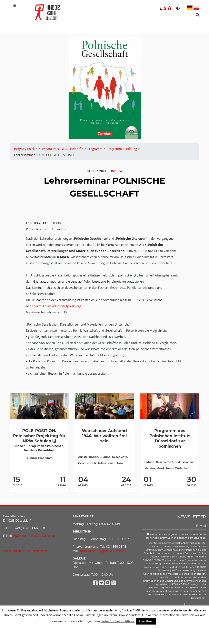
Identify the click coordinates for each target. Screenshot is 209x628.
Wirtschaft (182, 468)
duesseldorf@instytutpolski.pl (34, 536)
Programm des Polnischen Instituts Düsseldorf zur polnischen (169, 438)
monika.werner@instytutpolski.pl (103, 551)
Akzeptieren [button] (146, 621)
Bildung (116, 171)
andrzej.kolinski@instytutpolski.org (56, 306)
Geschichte (119, 456)
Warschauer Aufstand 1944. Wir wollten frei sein (104, 436)
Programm (45, 457)
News (170, 468)
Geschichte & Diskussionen (96, 463)
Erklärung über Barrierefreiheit (25, 551)
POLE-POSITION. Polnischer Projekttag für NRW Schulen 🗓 (39, 436)
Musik (161, 468)
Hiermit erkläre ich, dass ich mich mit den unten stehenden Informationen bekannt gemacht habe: (176, 536)
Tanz (120, 463)
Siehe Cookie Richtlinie (118, 621)
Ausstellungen (88, 456)
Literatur (149, 468)
